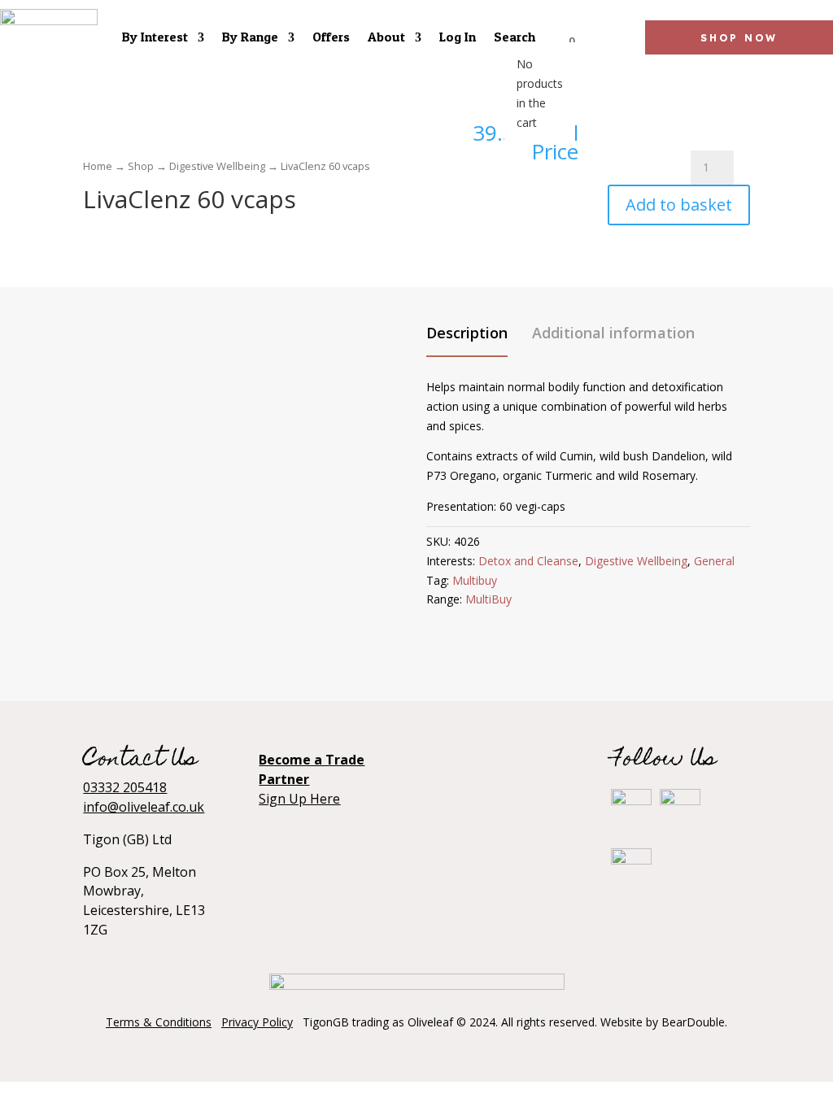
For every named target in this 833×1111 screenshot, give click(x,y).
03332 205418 (125, 787)
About (386, 36)
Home (97, 166)
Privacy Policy (257, 1022)
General (714, 561)
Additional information (613, 332)
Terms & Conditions (159, 1022)
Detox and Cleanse (528, 561)
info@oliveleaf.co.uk (143, 807)
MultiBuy (488, 599)
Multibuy (474, 580)
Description (467, 332)
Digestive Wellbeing (217, 166)
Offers (331, 36)
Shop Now (739, 38)
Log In (457, 36)
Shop (141, 166)
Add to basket (679, 205)
